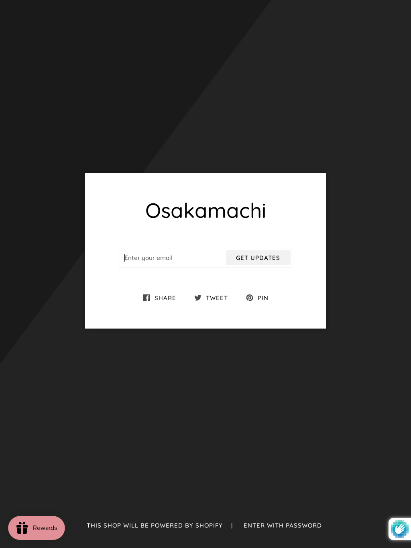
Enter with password (283, 525)
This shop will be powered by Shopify (156, 525)
